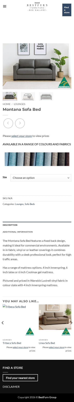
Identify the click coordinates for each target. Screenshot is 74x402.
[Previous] (8, 66)
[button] (4, 6)
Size (5, 177)
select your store (21, 135)
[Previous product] (20, 123)
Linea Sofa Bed (47, 343)
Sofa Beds (30, 204)
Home (6, 104)
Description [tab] (10, 225)
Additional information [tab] (18, 232)
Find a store (67, 10)
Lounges (19, 104)
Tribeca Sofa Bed (12, 343)
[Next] (65, 66)
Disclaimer (11, 386)
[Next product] (8, 123)
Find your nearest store (20, 377)
